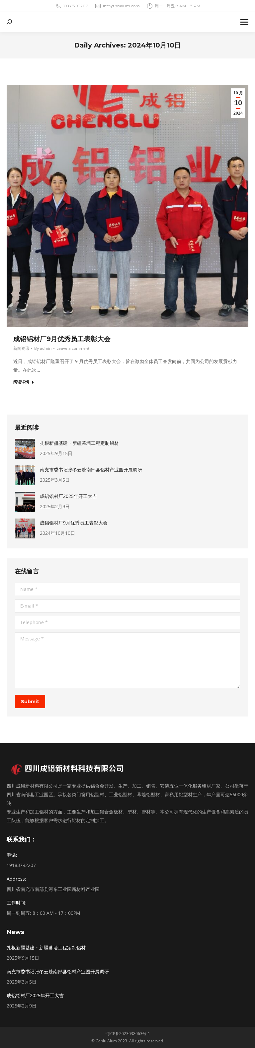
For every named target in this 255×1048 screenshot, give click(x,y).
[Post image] (25, 449)
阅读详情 (21, 382)
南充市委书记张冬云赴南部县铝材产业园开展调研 (91, 469)
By (42, 348)
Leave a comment (72, 348)
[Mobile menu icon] (244, 22)
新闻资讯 (21, 348)
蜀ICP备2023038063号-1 (127, 1033)
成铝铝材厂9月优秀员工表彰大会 (62, 339)
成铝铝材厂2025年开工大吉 (68, 496)
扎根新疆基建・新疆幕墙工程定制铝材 (79, 443)
